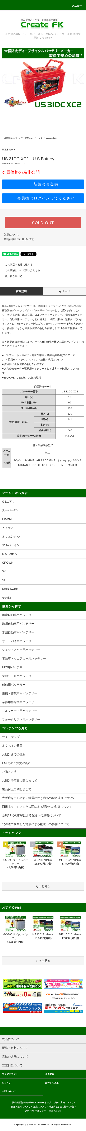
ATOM (58, 1111)
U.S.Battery (51, 138)
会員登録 (49, 1074)
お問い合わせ (9, 1091)
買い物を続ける (14, 276)
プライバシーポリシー (35, 1111)
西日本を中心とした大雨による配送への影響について (37, 806)
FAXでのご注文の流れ (16, 763)
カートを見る (52, 1082)
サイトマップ (11, 737)
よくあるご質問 (12, 745)
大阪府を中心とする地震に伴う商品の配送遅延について (38, 798)
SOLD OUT (43, 222)
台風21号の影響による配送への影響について (31, 815)
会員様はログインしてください (46, 198)
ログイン (6, 1082)
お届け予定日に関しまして (19, 780)
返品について (11, 234)
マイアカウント (10, 1074)
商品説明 (21, 291)
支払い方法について (63, 1102)
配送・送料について (20, 1106)
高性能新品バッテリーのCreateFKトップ (23, 138)
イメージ (64, 291)
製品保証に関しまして (16, 789)
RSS (51, 1111)
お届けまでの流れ (13, 754)
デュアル (70, 435)
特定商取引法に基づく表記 (19, 239)
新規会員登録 (46, 184)
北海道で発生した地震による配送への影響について (35, 824)
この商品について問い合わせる (22, 270)
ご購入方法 (9, 771)
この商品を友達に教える (19, 264)
